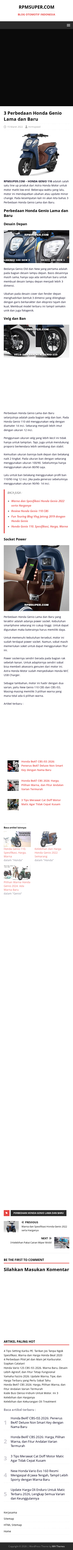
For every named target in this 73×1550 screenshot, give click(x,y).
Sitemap (9, 1518)
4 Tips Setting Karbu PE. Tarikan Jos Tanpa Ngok (33, 1351)
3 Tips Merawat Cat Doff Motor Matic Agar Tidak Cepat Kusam (37, 1458)
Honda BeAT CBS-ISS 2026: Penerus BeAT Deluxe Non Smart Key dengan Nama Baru (42, 766)
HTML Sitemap (13, 1525)
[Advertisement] (36, 67)
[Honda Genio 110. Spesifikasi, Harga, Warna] (17, 839)
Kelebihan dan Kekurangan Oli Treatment (30, 1401)
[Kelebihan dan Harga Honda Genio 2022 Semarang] (48, 839)
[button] (68, 25)
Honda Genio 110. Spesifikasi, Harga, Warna (39, 526)
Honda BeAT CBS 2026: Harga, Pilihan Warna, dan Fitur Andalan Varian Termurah (42, 785)
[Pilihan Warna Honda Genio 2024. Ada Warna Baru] (17, 872)
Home (7, 1531)
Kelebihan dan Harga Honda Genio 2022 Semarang (48, 852)
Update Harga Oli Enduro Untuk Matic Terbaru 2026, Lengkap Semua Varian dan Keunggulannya (38, 1493)
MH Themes (58, 1546)
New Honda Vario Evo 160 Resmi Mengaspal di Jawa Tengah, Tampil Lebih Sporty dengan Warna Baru (39, 1475)
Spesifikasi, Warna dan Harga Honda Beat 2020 (33, 1355)
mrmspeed (34, 126)
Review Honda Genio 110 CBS (29, 511)
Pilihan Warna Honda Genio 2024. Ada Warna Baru (17, 885)
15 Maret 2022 (15, 126)
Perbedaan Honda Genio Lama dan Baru (38, 1213)
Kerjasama (10, 1512)
